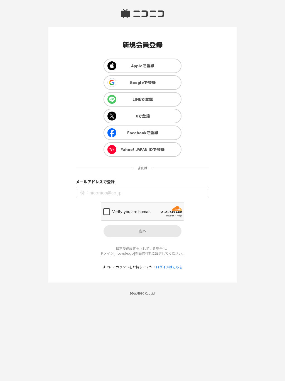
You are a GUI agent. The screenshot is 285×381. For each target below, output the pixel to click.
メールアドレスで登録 (95, 181)
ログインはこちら (169, 266)
